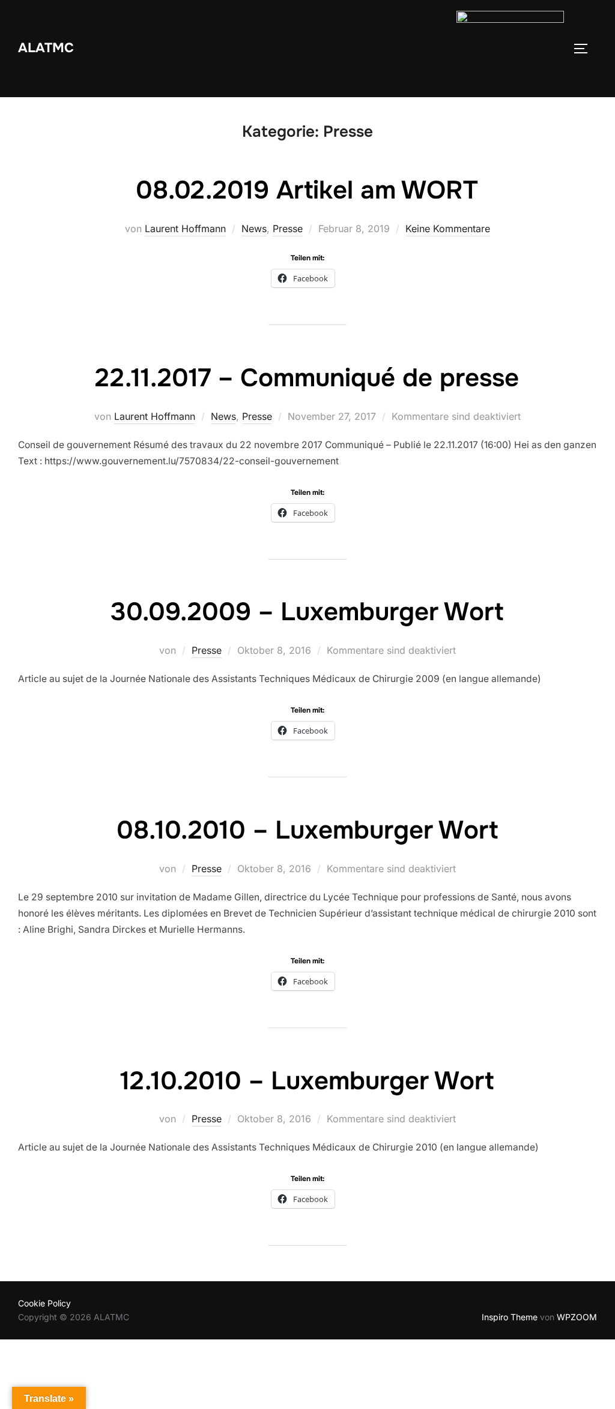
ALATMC (46, 48)
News (254, 229)
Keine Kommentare (447, 229)
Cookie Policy (44, 1303)
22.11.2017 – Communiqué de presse (307, 378)
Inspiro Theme (510, 1317)
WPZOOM (577, 1317)
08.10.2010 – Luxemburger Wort (307, 830)
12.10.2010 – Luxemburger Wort (307, 1081)
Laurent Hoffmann (185, 229)
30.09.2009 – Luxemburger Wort (307, 612)
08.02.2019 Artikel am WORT (307, 190)
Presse (288, 229)
